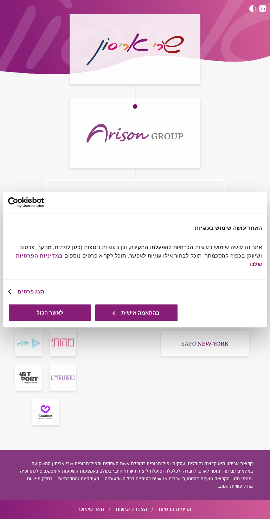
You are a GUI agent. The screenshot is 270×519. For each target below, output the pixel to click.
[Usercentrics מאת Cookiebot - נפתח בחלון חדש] (39, 202)
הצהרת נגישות (131, 509)
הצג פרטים (31, 292)
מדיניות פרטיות (175, 509)
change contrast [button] (252, 8)
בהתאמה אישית (140, 313)
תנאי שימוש (91, 509)
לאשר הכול (50, 313)
